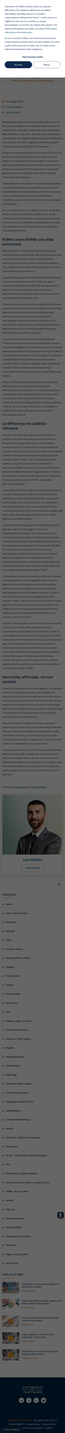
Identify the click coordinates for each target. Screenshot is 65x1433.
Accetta (18, 64)
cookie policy (26, 32)
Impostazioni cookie (32, 56)
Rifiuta (47, 64)
